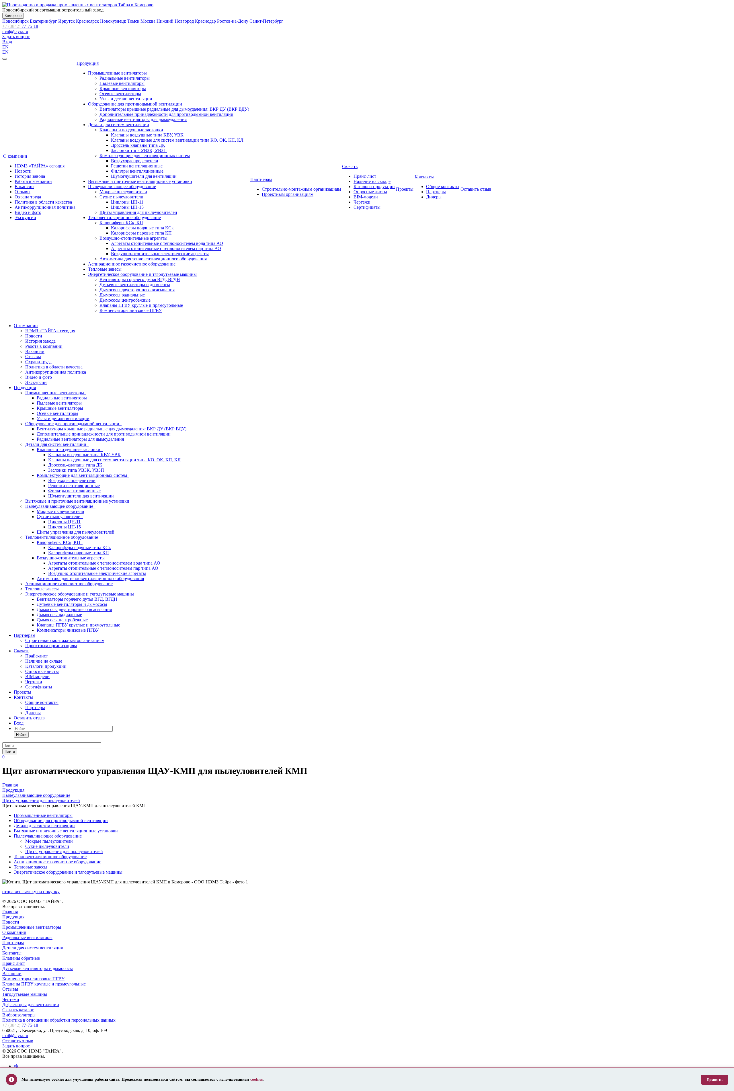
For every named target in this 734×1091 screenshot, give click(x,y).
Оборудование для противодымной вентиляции (135, 104)
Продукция (88, 63)
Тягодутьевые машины (24, 994)
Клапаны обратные (21, 958)
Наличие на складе (372, 181)
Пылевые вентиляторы (122, 83)
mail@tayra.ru (15, 31)
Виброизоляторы (19, 1014)
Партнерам (261, 179)
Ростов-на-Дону (232, 21)
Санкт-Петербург (266, 21)
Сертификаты (367, 207)
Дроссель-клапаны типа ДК (138, 145)
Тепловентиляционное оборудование (124, 217)
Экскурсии (25, 217)
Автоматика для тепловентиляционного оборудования (153, 258)
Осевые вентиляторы (120, 93)
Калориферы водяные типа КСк (142, 227)
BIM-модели (366, 196)
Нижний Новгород (175, 21)
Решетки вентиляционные (137, 165)
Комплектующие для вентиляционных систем (144, 155)
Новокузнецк (113, 21)
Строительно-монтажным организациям (301, 189)
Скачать (350, 166)
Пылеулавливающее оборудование (122, 186)
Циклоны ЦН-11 (127, 202)
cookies (256, 1079)
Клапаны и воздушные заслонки (131, 129)
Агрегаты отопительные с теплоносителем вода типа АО (167, 243)
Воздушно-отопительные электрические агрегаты (160, 253)
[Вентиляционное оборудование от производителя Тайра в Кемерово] (77, 4)
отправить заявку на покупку (31, 891)
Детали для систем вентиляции (118, 124)
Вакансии (24, 186)
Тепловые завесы (105, 269)
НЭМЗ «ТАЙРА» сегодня (40, 165)
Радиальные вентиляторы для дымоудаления (143, 119)
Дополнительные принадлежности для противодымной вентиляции (166, 114)
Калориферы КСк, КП (121, 222)
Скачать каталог (18, 1009)
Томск (133, 21)
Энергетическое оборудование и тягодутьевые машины (142, 274)
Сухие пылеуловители (121, 196)
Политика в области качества (43, 202)
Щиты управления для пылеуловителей (138, 212)
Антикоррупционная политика (45, 207)
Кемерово (13, 15)
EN (5, 46)
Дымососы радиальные (122, 294)
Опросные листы (370, 191)
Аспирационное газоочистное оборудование (131, 263)
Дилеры (434, 196)
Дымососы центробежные (125, 300)
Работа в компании (33, 181)
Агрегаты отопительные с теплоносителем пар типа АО (166, 248)
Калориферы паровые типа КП (141, 233)
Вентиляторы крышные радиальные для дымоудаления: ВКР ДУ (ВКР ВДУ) (174, 109)
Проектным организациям (287, 194)
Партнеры (436, 191)
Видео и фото (28, 212)
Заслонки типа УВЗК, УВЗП (139, 150)
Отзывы (22, 191)
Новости (23, 171)
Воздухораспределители (134, 160)
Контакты (424, 176)
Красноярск (87, 21)
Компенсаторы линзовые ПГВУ (130, 310)
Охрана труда (28, 196)
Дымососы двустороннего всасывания (137, 289)
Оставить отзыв (475, 189)
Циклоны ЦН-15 (127, 207)
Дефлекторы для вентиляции (30, 1004)
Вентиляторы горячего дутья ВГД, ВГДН (139, 279)
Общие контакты (442, 186)
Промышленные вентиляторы (117, 73)
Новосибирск (15, 21)
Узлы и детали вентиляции (125, 98)
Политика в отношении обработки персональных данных (59, 1020)
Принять (715, 1080)
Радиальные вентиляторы (124, 78)
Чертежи (362, 202)
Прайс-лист (365, 176)
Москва (147, 21)
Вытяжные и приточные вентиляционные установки (140, 181)
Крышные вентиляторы (122, 88)
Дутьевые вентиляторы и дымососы (134, 284)
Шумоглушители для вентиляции (144, 176)
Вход (7, 41)
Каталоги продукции (374, 186)
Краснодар (205, 21)
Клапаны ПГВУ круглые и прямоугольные (141, 305)
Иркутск (66, 21)
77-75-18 (20, 26)
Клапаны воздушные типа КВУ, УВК (147, 134)
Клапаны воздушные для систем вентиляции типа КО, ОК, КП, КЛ (177, 140)
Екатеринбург (43, 21)
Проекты (404, 189)
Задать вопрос (16, 36)
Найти (21, 735)
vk (16, 1065)
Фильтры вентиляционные (137, 171)
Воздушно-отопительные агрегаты (133, 238)
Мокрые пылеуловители (123, 191)
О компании (15, 156)
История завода (30, 176)
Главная (10, 911)
